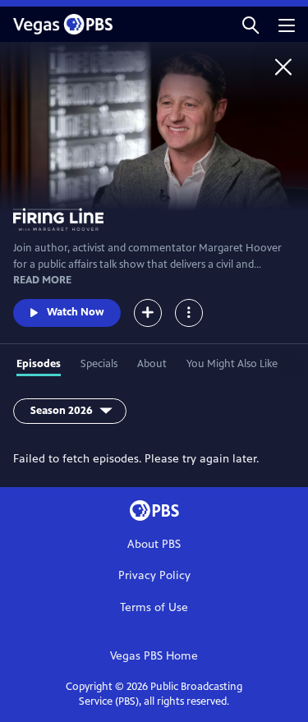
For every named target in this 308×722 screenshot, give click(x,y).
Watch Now (75, 312)
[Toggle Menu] (189, 313)
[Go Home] (283, 66)
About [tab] (152, 363)
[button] (250, 24)
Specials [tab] (98, 363)
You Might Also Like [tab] (232, 363)
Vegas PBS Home (154, 656)
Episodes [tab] (38, 363)
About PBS (154, 544)
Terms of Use (154, 607)
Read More (42, 280)
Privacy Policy (154, 575)
